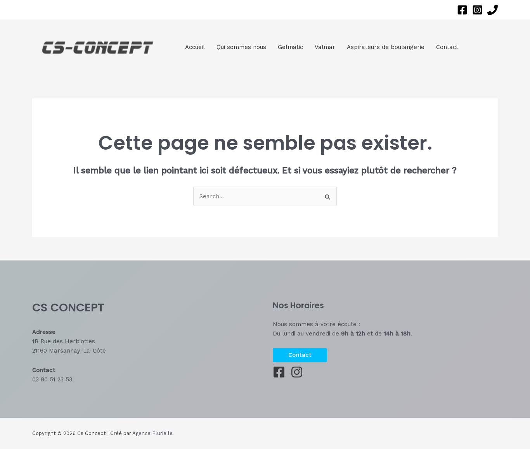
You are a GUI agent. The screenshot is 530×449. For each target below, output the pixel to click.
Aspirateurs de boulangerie (385, 47)
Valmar (325, 47)
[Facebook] (462, 10)
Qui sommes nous (241, 47)
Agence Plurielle (152, 433)
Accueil (195, 47)
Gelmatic (290, 47)
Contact (447, 47)
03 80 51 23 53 (52, 379)
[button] (300, 355)
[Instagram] (477, 10)
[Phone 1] (492, 10)
